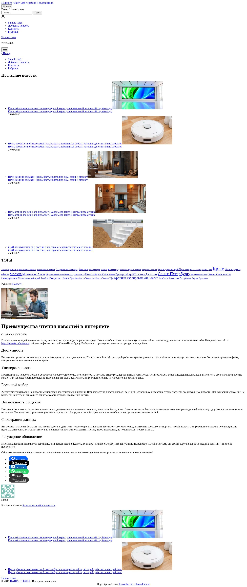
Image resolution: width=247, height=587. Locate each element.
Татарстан (55, 278)
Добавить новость (18, 25)
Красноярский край (202, 269)
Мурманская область (55, 274)
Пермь (112, 274)
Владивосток (62, 269)
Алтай (4, 269)
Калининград (113, 269)
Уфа (111, 278)
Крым (218, 268)
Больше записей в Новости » (39, 505)
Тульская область (77, 278)
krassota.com (126, 584)
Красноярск (186, 269)
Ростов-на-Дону (142, 274)
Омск (105, 274)
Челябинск (163, 278)
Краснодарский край (168, 269)
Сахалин (212, 274)
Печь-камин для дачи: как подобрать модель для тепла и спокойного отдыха (51, 211)
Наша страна (8, 37)
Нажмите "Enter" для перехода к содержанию (27, 2)
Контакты (13, 28)
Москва (16, 274)
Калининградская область (130, 269)
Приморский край (124, 274)
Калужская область (149, 270)
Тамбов (44, 278)
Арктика (11, 269)
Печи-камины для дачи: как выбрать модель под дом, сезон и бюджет (48, 176)
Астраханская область (46, 269)
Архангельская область (26, 269)
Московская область (33, 274)
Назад (6, 53)
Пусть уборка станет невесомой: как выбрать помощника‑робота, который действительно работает (65, 143)
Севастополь (223, 274)
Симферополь (9, 278)
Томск (66, 278)
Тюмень (105, 278)
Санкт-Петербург (173, 273)
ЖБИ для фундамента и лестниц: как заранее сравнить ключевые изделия (50, 247)
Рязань (154, 274)
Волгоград (73, 269)
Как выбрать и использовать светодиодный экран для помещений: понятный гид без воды (60, 108)
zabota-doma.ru (142, 584)
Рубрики (13, 31)
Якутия (195, 278)
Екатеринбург (94, 270)
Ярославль (203, 278)
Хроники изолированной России (136, 278)
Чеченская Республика (180, 278)
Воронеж (83, 269)
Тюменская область (93, 278)
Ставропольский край (29, 278)
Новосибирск (93, 274)
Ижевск (104, 269)
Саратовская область (198, 274)
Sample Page (15, 22)
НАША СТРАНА (20, 581)
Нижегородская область (74, 274)
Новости (17, 283)
